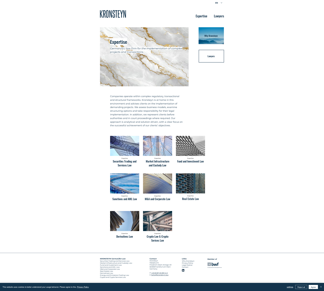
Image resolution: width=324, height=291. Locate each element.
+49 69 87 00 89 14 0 (159, 273)
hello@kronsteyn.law (159, 275)
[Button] (124, 189)
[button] (179, 1)
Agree (313, 287)
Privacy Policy (83, 287)
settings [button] (290, 287)
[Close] (320, 287)
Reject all (301, 287)
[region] (113, 14)
